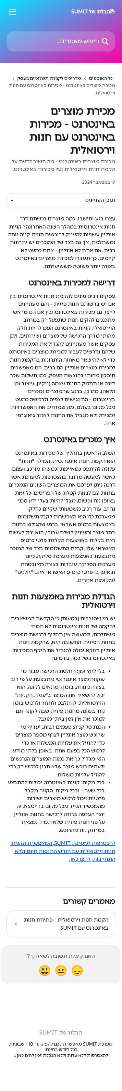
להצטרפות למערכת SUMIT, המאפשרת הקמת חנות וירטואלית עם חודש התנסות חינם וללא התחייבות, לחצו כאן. (62, 851)
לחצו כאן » (24, 1055)
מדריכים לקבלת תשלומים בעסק (49, 78)
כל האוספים (101, 78)
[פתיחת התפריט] (12, 12)
